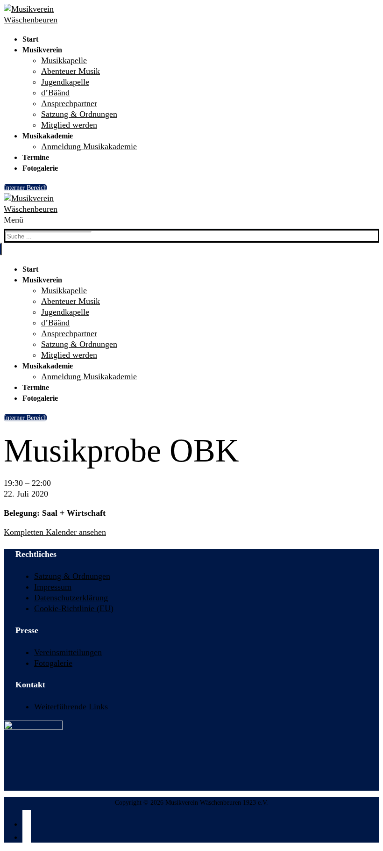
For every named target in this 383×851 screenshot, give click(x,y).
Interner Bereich (25, 187)
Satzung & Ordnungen (72, 576)
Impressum (52, 586)
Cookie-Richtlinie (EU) (73, 608)
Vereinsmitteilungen (68, 652)
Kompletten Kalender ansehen (55, 532)
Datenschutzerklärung (71, 597)
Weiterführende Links (71, 706)
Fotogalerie (53, 663)
